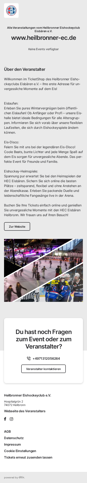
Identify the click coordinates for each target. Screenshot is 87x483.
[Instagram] (11, 419)
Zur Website (17, 226)
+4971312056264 (46, 358)
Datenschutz (14, 438)
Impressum (12, 444)
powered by (11, 477)
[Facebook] (5, 419)
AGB (7, 431)
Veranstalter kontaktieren (43, 369)
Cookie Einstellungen (20, 451)
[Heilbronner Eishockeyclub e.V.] (11, 10)
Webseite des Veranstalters (25, 411)
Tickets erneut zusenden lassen (28, 457)
